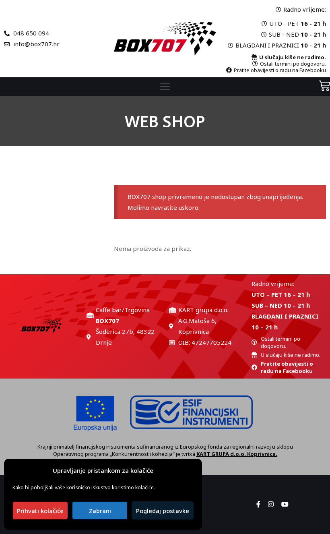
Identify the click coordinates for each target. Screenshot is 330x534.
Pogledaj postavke (162, 511)
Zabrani (100, 511)
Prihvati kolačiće (40, 511)
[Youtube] (285, 504)
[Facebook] (258, 504)
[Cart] (324, 85)
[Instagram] (271, 504)
